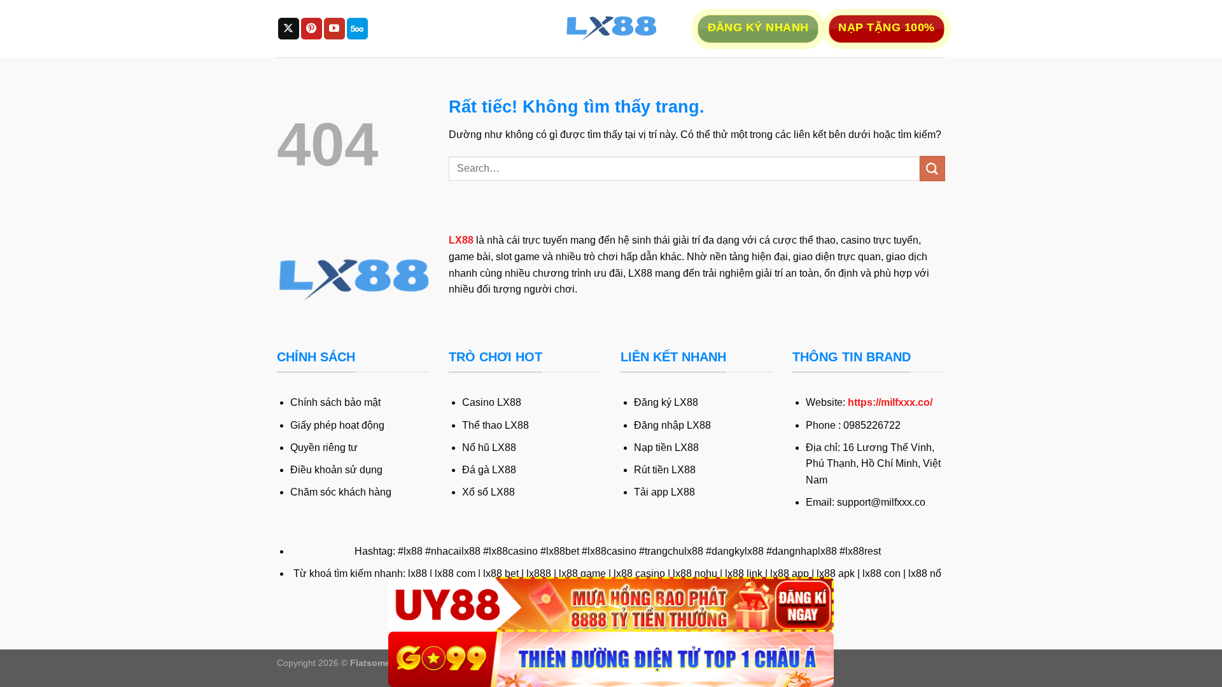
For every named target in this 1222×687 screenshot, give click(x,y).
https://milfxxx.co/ (890, 402)
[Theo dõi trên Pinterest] (311, 28)
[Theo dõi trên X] (288, 28)
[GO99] (611, 659)
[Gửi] (932, 168)
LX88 (461, 240)
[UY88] (611, 604)
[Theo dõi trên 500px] (357, 28)
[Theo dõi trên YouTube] (334, 28)
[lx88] (611, 28)
